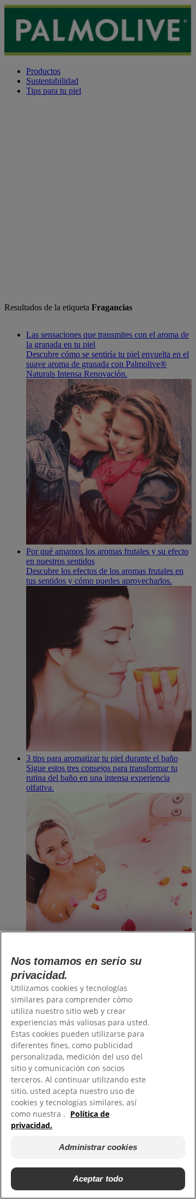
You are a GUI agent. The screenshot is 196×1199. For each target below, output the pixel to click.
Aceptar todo (98, 1178)
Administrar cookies (98, 1147)
